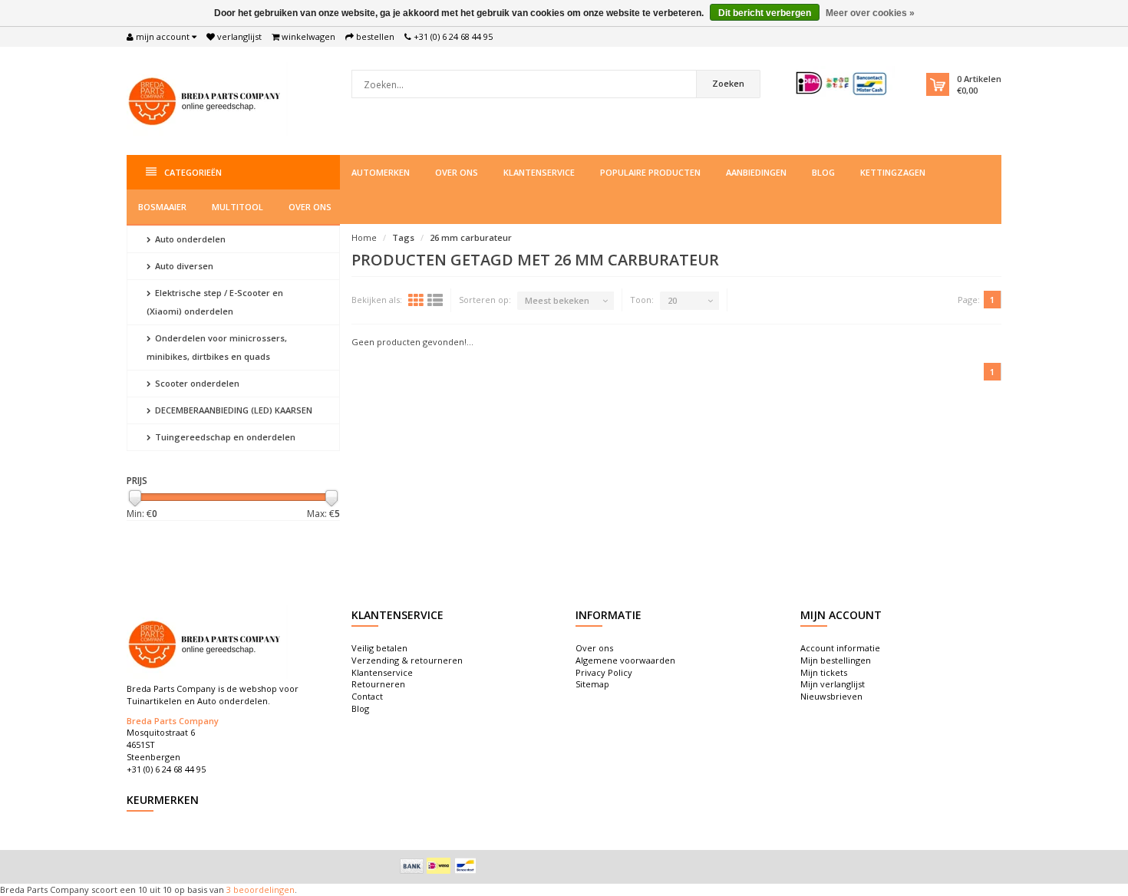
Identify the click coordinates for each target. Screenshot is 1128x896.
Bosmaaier (162, 206)
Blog (823, 172)
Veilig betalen (379, 648)
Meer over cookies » (870, 13)
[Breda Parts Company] (207, 99)
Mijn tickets (823, 672)
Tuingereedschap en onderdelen (224, 437)
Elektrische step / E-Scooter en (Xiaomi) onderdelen (215, 302)
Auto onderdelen (189, 239)
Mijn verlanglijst (832, 684)
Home (364, 237)
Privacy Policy (604, 672)
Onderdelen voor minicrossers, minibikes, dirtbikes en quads (217, 347)
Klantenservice (539, 172)
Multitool (237, 206)
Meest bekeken (557, 300)
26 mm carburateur (471, 237)
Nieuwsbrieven (831, 696)
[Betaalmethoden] (412, 866)
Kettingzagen (892, 172)
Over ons (456, 172)
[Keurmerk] (842, 83)
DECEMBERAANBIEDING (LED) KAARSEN (232, 410)
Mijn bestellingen (835, 660)
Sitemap (592, 684)
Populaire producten (650, 172)
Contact (367, 696)
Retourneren (378, 684)
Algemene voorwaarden (625, 660)
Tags (403, 237)
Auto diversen (183, 266)
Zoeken (728, 83)
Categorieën (193, 172)
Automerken (380, 172)
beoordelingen (263, 889)
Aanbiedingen (756, 172)
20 (672, 300)
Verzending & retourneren (407, 660)
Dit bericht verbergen (764, 13)
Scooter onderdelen (196, 383)
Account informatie (840, 648)
